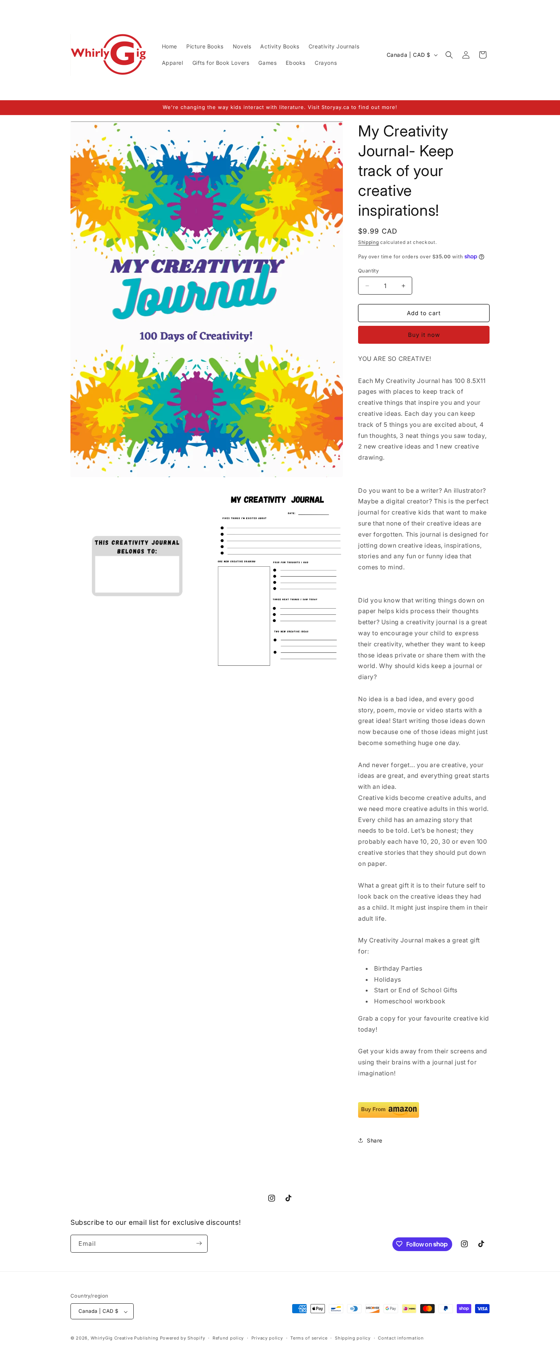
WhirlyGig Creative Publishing (124, 1338)
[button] (449, 54)
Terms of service (308, 1338)
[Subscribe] (198, 1243)
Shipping (368, 242)
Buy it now (424, 334)
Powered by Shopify (182, 1338)
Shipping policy (353, 1338)
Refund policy (228, 1338)
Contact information (401, 1338)
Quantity (368, 271)
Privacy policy (267, 1338)
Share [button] (374, 1140)
